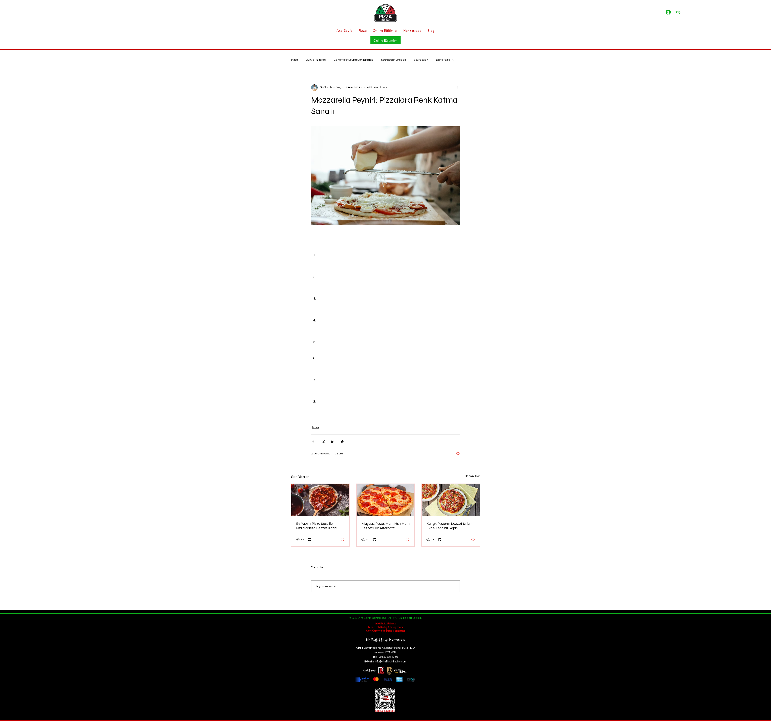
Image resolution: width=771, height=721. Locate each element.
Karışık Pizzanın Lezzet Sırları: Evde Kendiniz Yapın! (449, 525)
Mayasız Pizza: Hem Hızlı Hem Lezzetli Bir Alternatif (385, 525)
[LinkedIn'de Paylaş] (333, 441)
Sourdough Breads (393, 59)
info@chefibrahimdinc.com (390, 661)
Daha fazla (443, 59)
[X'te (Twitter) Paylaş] (323, 441)
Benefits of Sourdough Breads (353, 59)
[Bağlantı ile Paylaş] (343, 441)
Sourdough (421, 59)
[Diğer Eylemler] (457, 87)
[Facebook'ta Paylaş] (313, 441)
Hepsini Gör (472, 476)
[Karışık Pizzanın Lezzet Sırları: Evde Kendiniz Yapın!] (451, 500)
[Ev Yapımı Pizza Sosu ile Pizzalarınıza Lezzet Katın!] (320, 500)
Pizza (294, 59)
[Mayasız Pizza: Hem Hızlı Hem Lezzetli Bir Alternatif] (386, 500)
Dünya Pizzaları (316, 59)
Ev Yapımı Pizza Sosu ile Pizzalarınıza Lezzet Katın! (316, 525)
